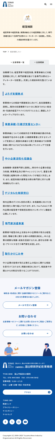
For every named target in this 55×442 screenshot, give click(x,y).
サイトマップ (7, 414)
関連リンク (7, 404)
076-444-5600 (14, 377)
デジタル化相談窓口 (17, 193)
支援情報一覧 (18, 62)
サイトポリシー (8, 411)
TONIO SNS (7, 400)
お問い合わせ (27, 333)
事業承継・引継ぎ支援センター (23, 124)
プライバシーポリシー (11, 407)
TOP (4, 52)
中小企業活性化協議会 (18, 158)
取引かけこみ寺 (14, 253)
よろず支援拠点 (14, 93)
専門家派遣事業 (14, 223)
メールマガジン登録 (27, 305)
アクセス (27, 392)
